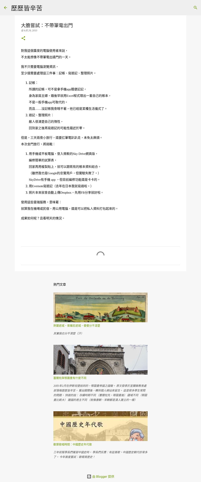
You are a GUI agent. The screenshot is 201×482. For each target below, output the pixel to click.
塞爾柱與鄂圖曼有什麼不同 (69, 377)
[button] (23, 38)
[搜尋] (48, 7)
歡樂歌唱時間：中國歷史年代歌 (72, 444)
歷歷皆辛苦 (26, 8)
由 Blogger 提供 (102, 476)
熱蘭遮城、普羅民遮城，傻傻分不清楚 (76, 325)
